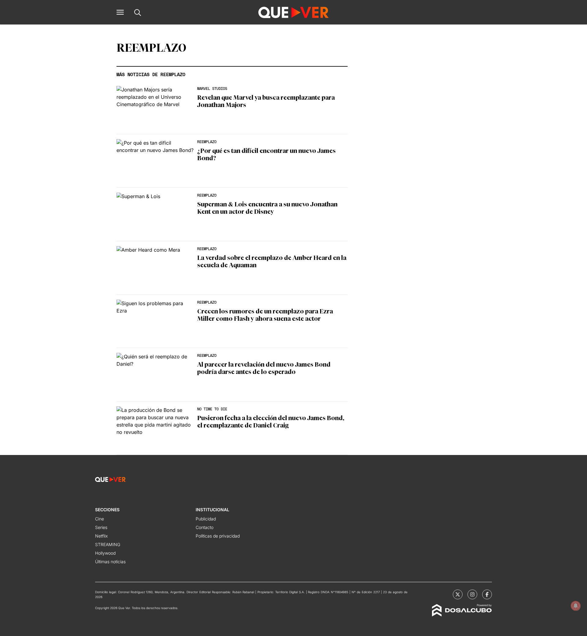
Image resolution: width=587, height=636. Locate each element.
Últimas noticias (110, 561)
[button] (120, 12)
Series (101, 527)
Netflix (101, 535)
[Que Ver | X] (457, 594)
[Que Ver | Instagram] (472, 594)
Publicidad (206, 518)
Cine (99, 518)
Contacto (204, 527)
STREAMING (107, 544)
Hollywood (105, 553)
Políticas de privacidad (218, 535)
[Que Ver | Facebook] (487, 594)
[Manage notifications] (576, 606)
